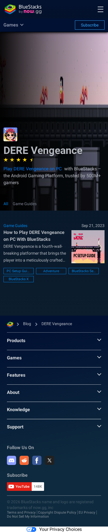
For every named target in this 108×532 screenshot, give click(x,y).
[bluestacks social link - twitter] (49, 460)
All (5, 203)
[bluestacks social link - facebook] (36, 460)
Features (16, 375)
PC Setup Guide (19, 271)
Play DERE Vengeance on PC (32, 168)
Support (15, 427)
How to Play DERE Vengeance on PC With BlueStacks (34, 236)
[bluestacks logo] (23, 9)
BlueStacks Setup (84, 271)
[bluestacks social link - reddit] (24, 460)
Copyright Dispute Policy (57, 512)
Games (14, 358)
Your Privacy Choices (60, 529)
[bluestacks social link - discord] (11, 460)
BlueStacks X (19, 279)
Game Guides (25, 203)
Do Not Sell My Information (28, 516)
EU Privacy (87, 512)
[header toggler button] (100, 9)
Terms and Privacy (21, 512)
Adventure (51, 271)
